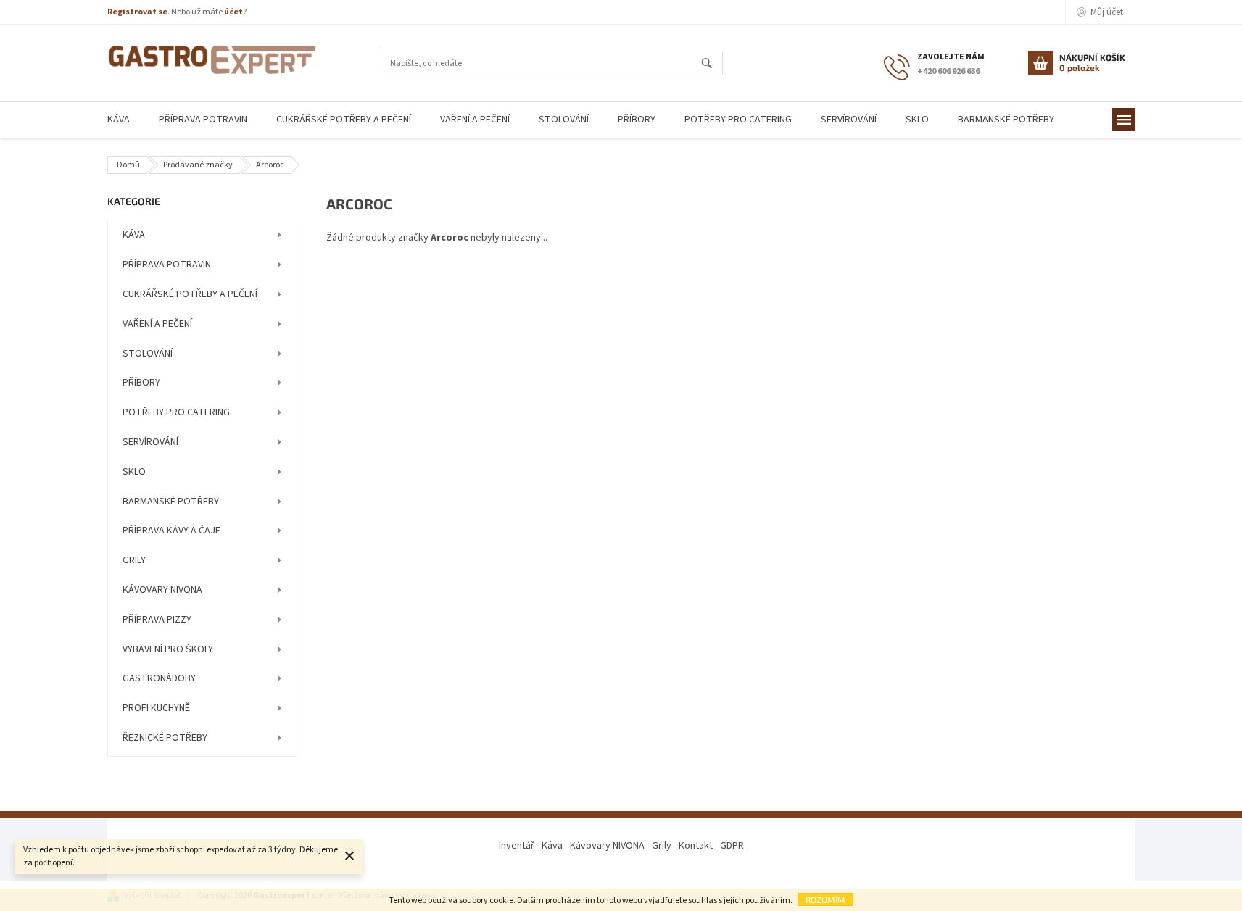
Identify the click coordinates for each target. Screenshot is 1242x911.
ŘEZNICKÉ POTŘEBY (165, 738)
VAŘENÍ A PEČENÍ (157, 324)
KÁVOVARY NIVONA (162, 590)
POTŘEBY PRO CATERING (176, 412)
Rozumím (825, 899)
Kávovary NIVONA (607, 846)
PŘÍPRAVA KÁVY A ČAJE (171, 530)
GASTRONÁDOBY (159, 678)
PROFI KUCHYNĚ (156, 708)
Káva (552, 846)
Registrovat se (137, 12)
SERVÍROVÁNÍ (150, 442)
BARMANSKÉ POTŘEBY (171, 501)
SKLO (134, 472)
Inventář (516, 846)
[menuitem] (118, 120)
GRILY (134, 560)
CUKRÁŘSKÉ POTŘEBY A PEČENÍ (190, 294)
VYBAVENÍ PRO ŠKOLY (168, 649)
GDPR (732, 846)
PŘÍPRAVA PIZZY (157, 619)
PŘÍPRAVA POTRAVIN (167, 264)
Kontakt (696, 846)
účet (233, 12)
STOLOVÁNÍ (148, 353)
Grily (661, 846)
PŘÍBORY (141, 382)
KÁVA (134, 235)
